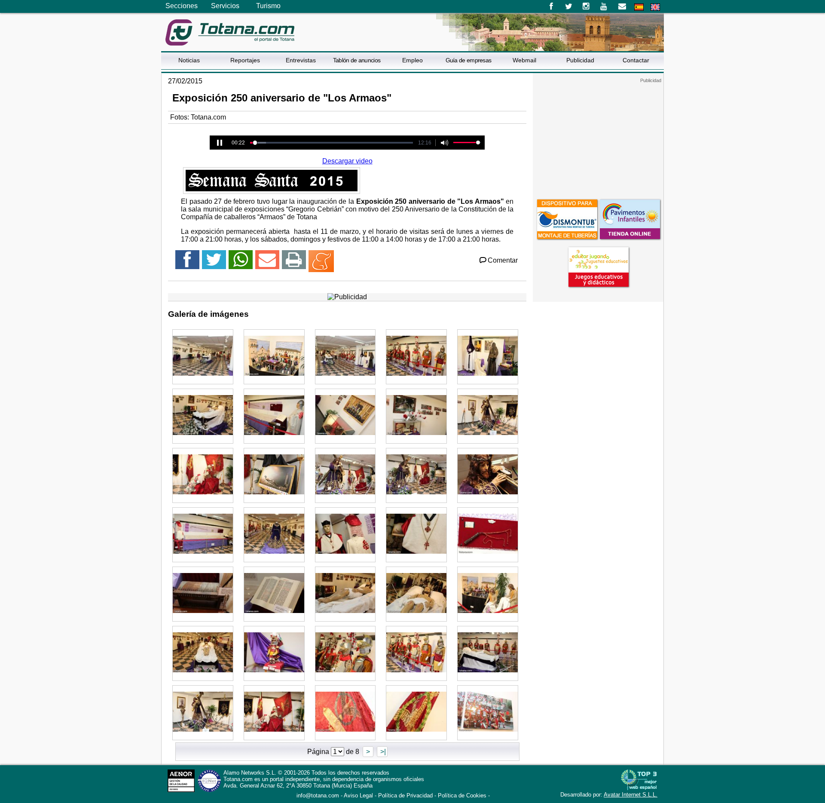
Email (622, 6)
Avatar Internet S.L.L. (630, 794)
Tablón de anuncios (356, 60)
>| (382, 751)
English (655, 7)
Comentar (503, 260)
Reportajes (245, 60)
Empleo (412, 60)
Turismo (268, 5)
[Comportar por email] (267, 263)
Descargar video (347, 161)
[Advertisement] (598, 137)
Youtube (604, 6)
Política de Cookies (462, 795)
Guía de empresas (469, 60)
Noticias (189, 60)
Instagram (586, 6)
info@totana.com (317, 795)
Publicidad (580, 60)
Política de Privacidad (405, 795)
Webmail (524, 60)
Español (639, 7)
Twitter (569, 6)
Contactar (636, 60)
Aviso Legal (358, 795)
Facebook (551, 6)
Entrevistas (301, 60)
